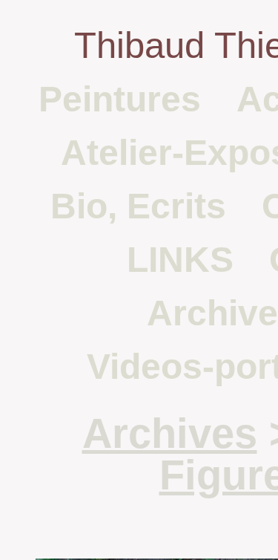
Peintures (120, 99)
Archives (169, 433)
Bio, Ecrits (138, 206)
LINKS (180, 259)
